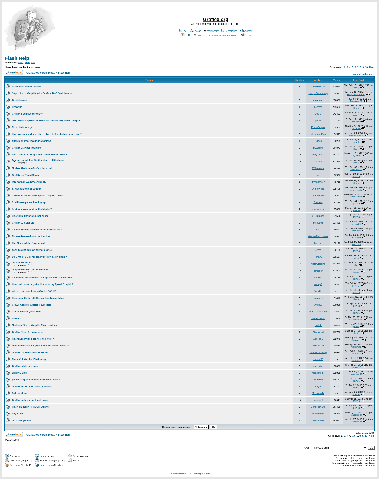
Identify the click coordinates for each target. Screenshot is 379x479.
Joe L (318, 113)
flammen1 (318, 400)
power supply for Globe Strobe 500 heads (36, 379)
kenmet (318, 107)
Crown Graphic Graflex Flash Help (31, 304)
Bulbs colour (19, 393)
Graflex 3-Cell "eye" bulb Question (32, 386)
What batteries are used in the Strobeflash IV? (38, 229)
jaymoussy (318, 209)
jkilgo (318, 120)
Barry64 (318, 161)
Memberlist (213, 31)
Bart (318, 229)
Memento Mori (318, 134)
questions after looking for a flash (31, 141)
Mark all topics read (363, 74)
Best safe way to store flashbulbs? (32, 209)
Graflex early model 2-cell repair (30, 400)
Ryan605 (318, 147)
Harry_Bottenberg (318, 93)
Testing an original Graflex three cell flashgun (38, 160)
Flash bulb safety (22, 127)
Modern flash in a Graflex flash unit (32, 168)
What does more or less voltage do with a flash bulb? (42, 277)
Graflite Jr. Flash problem (26, 147)
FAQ (185, 31)
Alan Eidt (318, 243)
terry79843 (318, 154)
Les (33, 62)
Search (197, 31)
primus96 (318, 222)
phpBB (183, 473)
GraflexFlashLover (318, 236)
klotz (20, 62)
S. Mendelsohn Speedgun (26, 188)
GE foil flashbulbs (22, 262)
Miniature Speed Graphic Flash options (34, 325)
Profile (187, 35)
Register (247, 31)
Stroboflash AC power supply (29, 182)
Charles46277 (318, 318)
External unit (19, 372)
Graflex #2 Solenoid (23, 222)
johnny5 (318, 256)
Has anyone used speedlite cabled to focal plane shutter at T (47, 134)
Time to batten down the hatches (31, 236)
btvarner (318, 270)
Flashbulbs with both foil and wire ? (33, 338)
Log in (247, 35)
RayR (318, 386)
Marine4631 (356, 101)
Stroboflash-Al (318, 182)
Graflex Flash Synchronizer (27, 332)
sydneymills (318, 188)
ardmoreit (318, 298)
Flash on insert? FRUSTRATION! (31, 406)
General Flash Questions (26, 311)
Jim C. (356, 333)
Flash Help (17, 58)
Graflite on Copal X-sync (26, 175)
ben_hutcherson (318, 311)
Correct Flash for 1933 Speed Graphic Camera (38, 195)
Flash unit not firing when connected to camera (39, 154)
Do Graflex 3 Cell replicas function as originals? (39, 256)
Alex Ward (318, 332)
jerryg (318, 250)
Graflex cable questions (25, 366)
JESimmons (318, 168)
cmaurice (318, 100)
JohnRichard (318, 406)
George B (318, 338)
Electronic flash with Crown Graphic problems (38, 298)
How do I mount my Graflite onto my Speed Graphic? (42, 284)
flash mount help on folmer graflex (32, 250)
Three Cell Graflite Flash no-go (29, 359)
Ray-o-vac (17, 413)
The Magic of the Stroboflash (28, 243)
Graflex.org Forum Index (40, 72)
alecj (27, 62)
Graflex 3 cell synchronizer (27, 113)
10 (366, 67)
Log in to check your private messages (217, 35)
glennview (318, 379)
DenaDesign (318, 86)
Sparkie (318, 277)
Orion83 (318, 304)
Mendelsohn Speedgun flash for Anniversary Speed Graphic (46, 120)
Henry (356, 87)
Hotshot (16, 318)
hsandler (356, 121)
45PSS (356, 176)
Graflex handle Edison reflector (30, 352)
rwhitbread (318, 345)
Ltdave (356, 115)
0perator (318, 202)
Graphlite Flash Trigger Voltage (30, 269)
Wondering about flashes (26, 86)
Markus (356, 394)
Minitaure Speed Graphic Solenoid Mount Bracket (40, 345)
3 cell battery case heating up (29, 202)
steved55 (356, 353)
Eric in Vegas (318, 127)
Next (371, 67)
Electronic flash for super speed (30, 216)
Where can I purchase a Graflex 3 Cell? (34, 291)
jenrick (318, 325)
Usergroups (231, 31)
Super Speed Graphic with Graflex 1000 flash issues (42, 93)
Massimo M (318, 372)
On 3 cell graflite (21, 420)
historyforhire (318, 263)
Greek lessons (20, 100)
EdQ (318, 175)
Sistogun (17, 107)
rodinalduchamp (318, 352)
